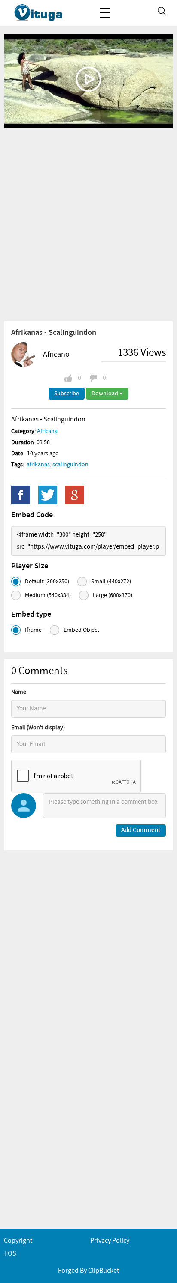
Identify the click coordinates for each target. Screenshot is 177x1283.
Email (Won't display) (38, 727)
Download (105, 393)
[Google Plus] (74, 495)
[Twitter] (47, 495)
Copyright (18, 1240)
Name (18, 692)
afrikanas (38, 464)
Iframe (33, 630)
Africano (56, 354)
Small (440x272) (111, 581)
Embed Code (32, 515)
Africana (47, 431)
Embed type (31, 614)
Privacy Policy (109, 1240)
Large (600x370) (112, 595)
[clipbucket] (47, 12)
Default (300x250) (47, 581)
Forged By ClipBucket (88, 1270)
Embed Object (81, 630)
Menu (104, 12)
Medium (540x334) (48, 595)
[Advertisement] (88, 224)
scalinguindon (70, 464)
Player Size (29, 566)
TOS (10, 1253)
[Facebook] (20, 495)
